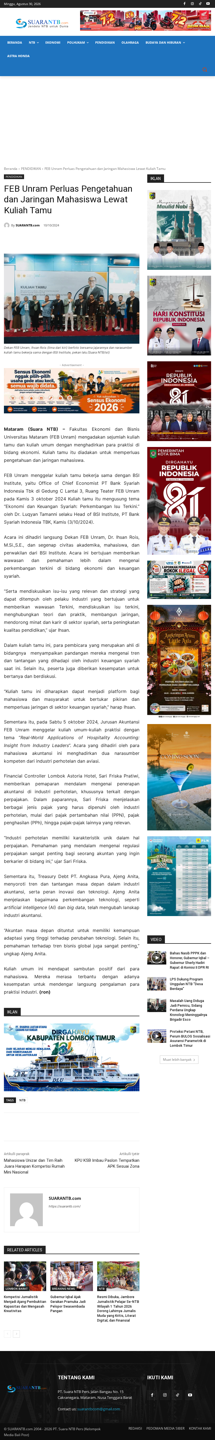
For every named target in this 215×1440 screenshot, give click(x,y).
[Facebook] (184, 4)
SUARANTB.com (28, 225)
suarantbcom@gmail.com (98, 1408)
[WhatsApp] (58, 239)
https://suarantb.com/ (65, 1206)
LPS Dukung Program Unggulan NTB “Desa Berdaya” (186, 984)
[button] (204, 69)
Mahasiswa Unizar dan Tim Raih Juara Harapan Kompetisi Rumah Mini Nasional (34, 1166)
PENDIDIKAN (31, 168)
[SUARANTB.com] (7, 225)
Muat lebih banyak (177, 1059)
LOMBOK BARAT (17, 1289)
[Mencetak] (71, 239)
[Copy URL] (84, 239)
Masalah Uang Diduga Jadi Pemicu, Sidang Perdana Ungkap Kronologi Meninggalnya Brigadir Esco (188, 1010)
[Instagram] (192, 4)
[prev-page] (7, 1334)
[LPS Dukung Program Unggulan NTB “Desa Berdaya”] (156, 984)
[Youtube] (208, 4)
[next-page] (16, 1334)
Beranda (10, 168)
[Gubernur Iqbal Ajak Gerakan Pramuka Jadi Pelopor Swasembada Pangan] (71, 1276)
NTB (22, 1100)
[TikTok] (200, 4)
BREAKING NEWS (63, 1289)
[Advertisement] (107, 118)
